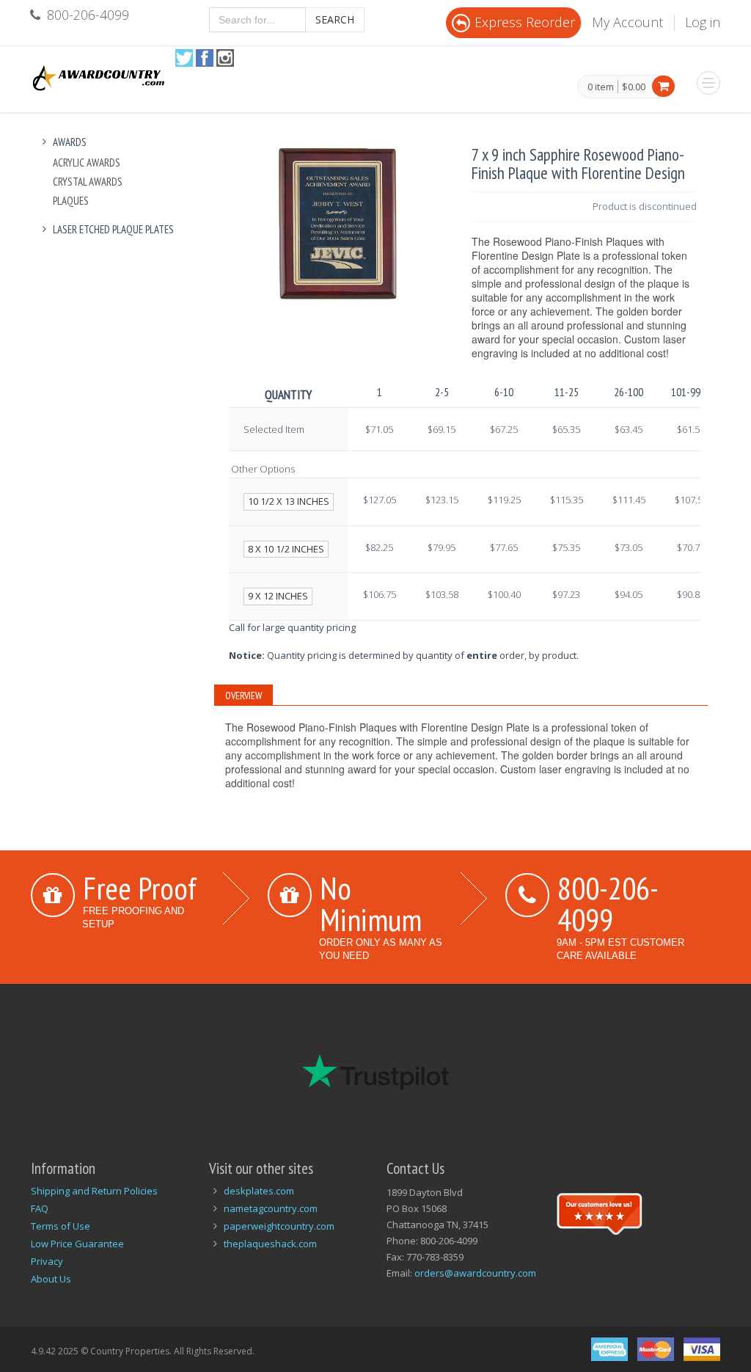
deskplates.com (259, 1190)
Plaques (71, 201)
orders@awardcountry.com (475, 1273)
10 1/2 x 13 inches (288, 501)
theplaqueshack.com (270, 1243)
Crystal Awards (87, 182)
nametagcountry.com (271, 1208)
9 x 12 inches (278, 595)
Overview (243, 695)
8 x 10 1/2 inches (286, 548)
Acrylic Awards (86, 162)
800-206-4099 (608, 903)
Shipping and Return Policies (94, 1190)
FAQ (39, 1208)
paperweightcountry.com (279, 1226)
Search (334, 19)
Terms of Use (60, 1226)
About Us (51, 1278)
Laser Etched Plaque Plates (113, 229)
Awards (70, 142)
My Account (627, 22)
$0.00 (633, 86)
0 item (600, 87)
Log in (702, 22)
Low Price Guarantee (77, 1243)
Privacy (47, 1261)
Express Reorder (525, 22)
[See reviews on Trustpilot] (599, 1212)
